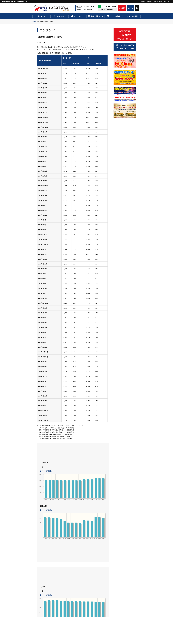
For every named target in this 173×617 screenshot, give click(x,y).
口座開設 (122, 8)
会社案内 (143, 1)
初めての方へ (61, 16)
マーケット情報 (115, 16)
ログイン (130, 8)
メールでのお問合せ (108, 9)
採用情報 (149, 1)
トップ (43, 16)
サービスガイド (79, 16)
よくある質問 (133, 16)
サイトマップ (167, 1)
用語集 (161, 1)
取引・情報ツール (97, 16)
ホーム (34, 21)
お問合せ (155, 1)
